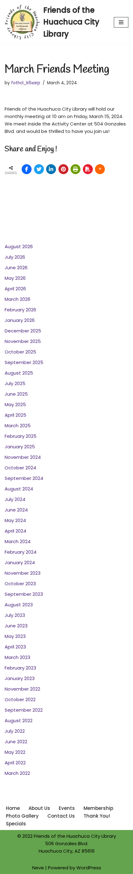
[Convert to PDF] (88, 169)
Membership (98, 808)
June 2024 (16, 510)
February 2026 (20, 309)
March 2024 (18, 541)
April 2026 (15, 288)
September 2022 (24, 710)
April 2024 (15, 531)
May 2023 (15, 636)
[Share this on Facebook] (27, 169)
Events (67, 808)
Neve (38, 867)
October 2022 (20, 699)
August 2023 (19, 604)
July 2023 (15, 615)
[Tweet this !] (39, 169)
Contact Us (61, 816)
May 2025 (15, 404)
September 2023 (24, 594)
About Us (39, 808)
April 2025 (15, 415)
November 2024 (23, 457)
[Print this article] (75, 169)
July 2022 (15, 731)
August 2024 (19, 488)
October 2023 (20, 583)
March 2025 (18, 425)
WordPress (88, 867)
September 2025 (24, 362)
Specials (16, 823)
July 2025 (15, 383)
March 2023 (17, 657)
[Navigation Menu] (121, 22)
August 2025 (19, 373)
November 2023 (23, 573)
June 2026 (16, 267)
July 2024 (15, 499)
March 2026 (17, 299)
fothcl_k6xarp (25, 83)
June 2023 (16, 625)
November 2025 (23, 341)
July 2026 (15, 257)
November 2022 (22, 689)
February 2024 (20, 552)
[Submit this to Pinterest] (63, 169)
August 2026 (19, 246)
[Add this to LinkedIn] (51, 169)
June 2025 (16, 394)
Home (13, 808)
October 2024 (20, 467)
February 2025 (20, 436)
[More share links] (100, 169)
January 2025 (20, 446)
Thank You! (97, 816)
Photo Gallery (22, 816)
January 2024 (20, 562)
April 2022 (15, 762)
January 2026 (20, 320)
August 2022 (18, 720)
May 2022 (15, 752)
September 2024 (24, 478)
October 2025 (20, 352)
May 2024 (15, 520)
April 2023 (15, 646)
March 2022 (17, 773)
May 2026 (15, 278)
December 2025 (23, 330)
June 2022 (16, 741)
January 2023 (20, 678)
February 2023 (20, 668)
